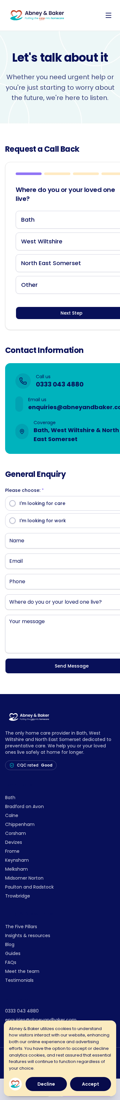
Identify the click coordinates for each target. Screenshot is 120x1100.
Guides (12, 953)
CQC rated (34, 765)
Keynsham (17, 860)
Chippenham (20, 824)
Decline (46, 1084)
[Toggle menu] (108, 15)
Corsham (15, 833)
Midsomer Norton (24, 878)
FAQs (10, 962)
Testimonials (19, 980)
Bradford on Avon (24, 806)
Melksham (16, 869)
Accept (90, 1084)
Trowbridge (17, 896)
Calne (11, 815)
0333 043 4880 (60, 384)
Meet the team (22, 971)
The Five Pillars (21, 926)
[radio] (12, 503)
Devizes (13, 842)
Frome (12, 851)
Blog (9, 944)
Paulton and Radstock (29, 887)
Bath (10, 797)
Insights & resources (27, 935)
